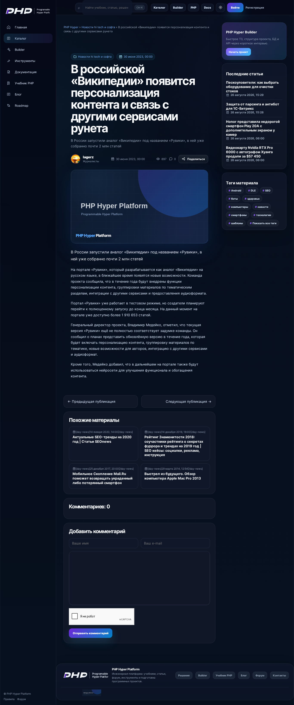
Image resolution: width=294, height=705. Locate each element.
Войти (235, 7)
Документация (26, 72)
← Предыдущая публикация (91, 401)
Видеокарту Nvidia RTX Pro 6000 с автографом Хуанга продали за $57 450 (249, 151)
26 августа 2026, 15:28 (247, 112)
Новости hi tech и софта (94, 56)
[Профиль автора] (75, 159)
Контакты (279, 675)
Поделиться (196, 159)
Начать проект (238, 52)
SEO (267, 190)
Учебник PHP (24, 83)
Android (236, 190)
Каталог (20, 38)
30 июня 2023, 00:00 (138, 56)
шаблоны (237, 223)
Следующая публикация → (188, 401)
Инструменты (25, 61)
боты (234, 198)
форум (116, 677)
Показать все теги (264, 223)
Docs (207, 7)
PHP (193, 7)
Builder (20, 49)
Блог (18, 94)
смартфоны (239, 215)
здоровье (253, 198)
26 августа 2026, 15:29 (247, 95)
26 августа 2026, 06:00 (247, 138)
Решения (184, 675)
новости (263, 206)
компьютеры (239, 206)
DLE (253, 190)
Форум (21, 699)
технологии (263, 215)
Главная (21, 27)
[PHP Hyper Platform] (26, 11)
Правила (9, 699)
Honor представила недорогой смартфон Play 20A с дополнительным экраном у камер (253, 128)
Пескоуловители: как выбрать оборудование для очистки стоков (252, 86)
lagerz (88, 157)
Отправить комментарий (90, 633)
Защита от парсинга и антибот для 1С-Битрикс (252, 106)
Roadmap (21, 105)
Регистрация (255, 7)
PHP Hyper (13, 693)
